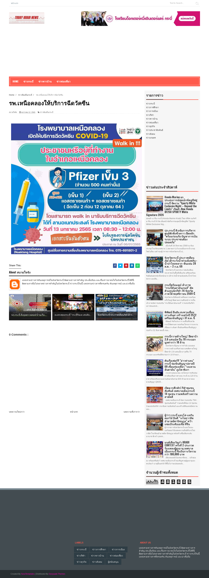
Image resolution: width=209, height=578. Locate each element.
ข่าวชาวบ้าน (45, 81)
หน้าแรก (14, 3)
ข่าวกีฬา (150, 115)
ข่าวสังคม (150, 134)
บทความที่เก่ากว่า (132, 412)
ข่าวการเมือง (152, 111)
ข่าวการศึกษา (152, 107)
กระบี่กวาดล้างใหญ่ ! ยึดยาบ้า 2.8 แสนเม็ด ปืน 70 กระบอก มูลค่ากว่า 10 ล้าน (181, 339)
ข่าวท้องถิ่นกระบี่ (46, 112)
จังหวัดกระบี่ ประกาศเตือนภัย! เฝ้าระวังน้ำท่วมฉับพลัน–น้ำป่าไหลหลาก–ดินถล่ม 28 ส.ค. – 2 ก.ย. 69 (181, 262)
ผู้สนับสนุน (113, 562)
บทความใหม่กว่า (16, 412)
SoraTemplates (27, 574)
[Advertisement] (104, 54)
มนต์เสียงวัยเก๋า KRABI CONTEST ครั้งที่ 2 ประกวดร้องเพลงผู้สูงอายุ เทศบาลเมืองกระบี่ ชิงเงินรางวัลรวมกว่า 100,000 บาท (180, 448)
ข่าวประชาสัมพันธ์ (154, 130)
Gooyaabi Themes (57, 574)
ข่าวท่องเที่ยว (152, 122)
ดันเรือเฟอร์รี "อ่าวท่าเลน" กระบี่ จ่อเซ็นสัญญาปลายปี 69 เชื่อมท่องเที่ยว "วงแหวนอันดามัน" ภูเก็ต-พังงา (180, 365)
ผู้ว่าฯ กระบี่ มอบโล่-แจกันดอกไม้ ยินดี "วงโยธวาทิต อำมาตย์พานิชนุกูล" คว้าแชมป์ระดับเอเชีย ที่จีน (179, 419)
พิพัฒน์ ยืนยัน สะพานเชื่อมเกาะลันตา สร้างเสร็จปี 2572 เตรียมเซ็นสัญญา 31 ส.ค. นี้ (180, 315)
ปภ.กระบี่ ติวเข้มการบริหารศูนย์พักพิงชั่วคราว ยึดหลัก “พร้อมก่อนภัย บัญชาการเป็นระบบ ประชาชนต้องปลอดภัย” (181, 236)
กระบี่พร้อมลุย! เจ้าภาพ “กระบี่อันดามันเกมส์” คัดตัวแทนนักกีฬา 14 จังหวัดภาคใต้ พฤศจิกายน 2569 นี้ (180, 289)
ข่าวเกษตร (151, 138)
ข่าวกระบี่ (150, 103)
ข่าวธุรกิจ (150, 126)
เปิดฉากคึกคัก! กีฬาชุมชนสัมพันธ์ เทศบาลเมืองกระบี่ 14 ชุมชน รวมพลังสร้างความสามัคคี (181, 392)
